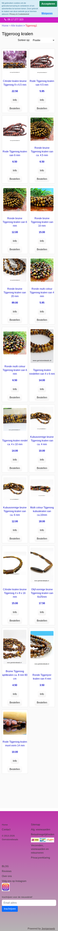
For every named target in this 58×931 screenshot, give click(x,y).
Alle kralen (17, 25)
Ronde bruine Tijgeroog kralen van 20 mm (15, 293)
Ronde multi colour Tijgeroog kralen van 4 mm (42, 293)
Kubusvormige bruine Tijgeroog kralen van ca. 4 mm (42, 441)
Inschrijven (10, 908)
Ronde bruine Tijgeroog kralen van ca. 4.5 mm (42, 152)
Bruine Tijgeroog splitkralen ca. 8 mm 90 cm (14, 675)
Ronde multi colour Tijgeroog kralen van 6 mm (15, 370)
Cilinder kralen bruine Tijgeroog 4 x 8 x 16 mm (15, 593)
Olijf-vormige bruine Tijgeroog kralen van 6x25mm (42, 593)
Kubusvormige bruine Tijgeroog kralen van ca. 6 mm (15, 511)
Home (5, 25)
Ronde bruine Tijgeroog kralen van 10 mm (42, 222)
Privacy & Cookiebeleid (19, 14)
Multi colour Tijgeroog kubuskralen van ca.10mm (42, 511)
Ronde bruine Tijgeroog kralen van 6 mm (15, 222)
